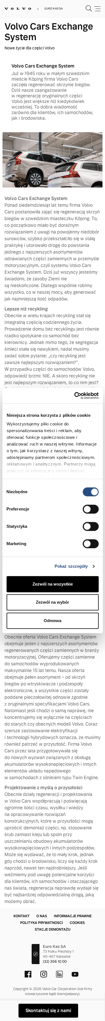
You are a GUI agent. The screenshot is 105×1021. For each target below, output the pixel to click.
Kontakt (21, 916)
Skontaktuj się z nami (48, 1010)
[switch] (91, 509)
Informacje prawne (73, 916)
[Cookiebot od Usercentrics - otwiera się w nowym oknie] (75, 395)
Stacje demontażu (52, 929)
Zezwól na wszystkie (52, 584)
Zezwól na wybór (52, 602)
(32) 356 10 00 (55, 961)
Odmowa (52, 620)
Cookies (77, 923)
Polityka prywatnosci (41, 923)
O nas (41, 916)
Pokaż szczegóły (71, 566)
